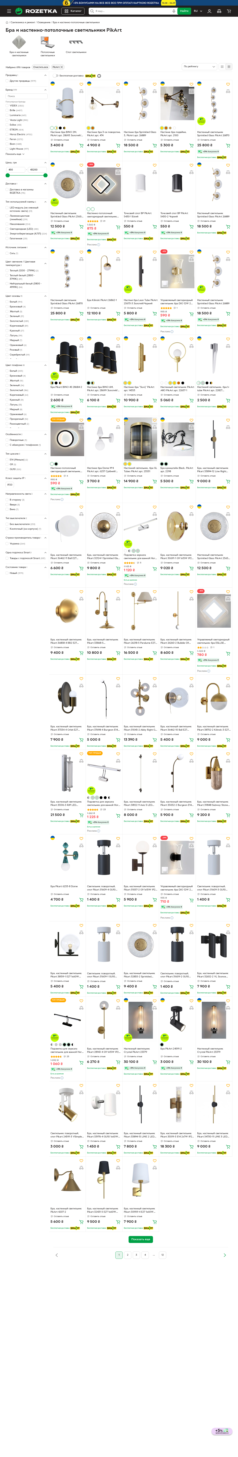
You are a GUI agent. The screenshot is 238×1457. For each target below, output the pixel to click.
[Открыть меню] (9, 11)
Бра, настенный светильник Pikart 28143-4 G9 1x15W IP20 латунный (103, 1051)
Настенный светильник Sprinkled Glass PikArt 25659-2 (67, 215)
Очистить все (40, 67)
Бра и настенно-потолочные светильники (76, 22)
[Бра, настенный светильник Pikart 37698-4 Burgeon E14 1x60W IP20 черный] (104, 698)
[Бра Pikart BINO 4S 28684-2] (67, 358)
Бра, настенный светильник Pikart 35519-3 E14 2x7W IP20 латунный (177, 1135)
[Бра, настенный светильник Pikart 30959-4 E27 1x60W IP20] (141, 1180)
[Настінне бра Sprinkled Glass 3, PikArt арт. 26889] (141, 103)
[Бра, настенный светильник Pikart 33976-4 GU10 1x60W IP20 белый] (104, 1104)
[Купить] (81, 145)
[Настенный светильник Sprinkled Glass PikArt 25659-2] (67, 184)
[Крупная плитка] (222, 66)
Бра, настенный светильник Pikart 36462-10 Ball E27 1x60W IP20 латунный (176, 729)
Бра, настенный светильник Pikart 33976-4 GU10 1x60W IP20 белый (102, 1135)
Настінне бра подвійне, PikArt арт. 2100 (173, 134)
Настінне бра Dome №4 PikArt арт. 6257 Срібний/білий (101, 470)
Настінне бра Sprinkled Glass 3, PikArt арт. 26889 (140, 134)
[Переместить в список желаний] (81, 84)
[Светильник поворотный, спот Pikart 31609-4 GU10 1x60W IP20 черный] (104, 857)
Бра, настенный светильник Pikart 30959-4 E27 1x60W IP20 (139, 1211)
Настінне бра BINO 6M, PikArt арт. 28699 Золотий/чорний (102, 389)
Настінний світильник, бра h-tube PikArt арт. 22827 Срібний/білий (213, 389)
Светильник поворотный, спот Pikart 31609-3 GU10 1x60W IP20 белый (211, 888)
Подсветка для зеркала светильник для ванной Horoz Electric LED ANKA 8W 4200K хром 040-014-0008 (104, 804)
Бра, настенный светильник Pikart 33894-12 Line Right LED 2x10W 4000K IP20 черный (212, 470)
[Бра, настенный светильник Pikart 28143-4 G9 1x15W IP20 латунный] (104, 1020)
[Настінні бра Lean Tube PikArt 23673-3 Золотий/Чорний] (141, 271)
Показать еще (13, 154)
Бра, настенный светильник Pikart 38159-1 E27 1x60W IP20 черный (66, 975)
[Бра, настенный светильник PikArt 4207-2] (67, 1180)
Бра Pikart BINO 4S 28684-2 (66, 387)
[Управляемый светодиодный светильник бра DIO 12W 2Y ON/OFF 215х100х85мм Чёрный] (177, 857)
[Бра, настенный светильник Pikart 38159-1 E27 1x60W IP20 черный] (67, 944)
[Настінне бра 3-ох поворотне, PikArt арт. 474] (104, 103)
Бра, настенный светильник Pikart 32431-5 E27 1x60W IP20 (102, 1211)
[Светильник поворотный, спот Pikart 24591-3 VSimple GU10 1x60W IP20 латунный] (67, 1104)
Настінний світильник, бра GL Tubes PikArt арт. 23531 (140, 470)
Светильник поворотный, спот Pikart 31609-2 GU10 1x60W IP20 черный (174, 975)
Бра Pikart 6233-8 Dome (64, 886)
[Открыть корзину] (228, 11)
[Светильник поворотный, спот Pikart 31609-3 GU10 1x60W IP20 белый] (214, 857)
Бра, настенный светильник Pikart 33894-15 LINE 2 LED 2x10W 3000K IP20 (139, 1135)
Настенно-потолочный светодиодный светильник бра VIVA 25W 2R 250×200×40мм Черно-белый (67, 470)
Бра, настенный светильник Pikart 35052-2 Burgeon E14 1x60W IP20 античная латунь (176, 804)
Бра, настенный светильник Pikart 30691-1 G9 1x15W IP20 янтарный (176, 557)
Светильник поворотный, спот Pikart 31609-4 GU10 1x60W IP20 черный (101, 888)
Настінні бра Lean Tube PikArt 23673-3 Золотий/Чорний (141, 302)
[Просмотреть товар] (52, 128)
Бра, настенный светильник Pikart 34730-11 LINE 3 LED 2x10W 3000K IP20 (212, 1135)
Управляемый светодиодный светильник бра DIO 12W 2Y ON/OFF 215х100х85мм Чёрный (176, 888)
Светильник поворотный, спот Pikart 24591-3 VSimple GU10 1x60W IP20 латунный (66, 1135)
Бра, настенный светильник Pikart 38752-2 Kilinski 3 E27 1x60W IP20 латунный (213, 729)
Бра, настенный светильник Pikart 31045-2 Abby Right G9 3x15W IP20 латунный (140, 729)
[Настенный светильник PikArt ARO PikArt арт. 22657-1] (177, 358)
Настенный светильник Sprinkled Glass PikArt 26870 (213, 134)
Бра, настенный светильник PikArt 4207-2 (66, 1210)
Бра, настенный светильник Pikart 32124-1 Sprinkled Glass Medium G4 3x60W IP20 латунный (103, 557)
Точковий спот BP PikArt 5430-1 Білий (137, 215)
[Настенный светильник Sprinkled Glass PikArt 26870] (214, 103)
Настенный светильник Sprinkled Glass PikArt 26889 (213, 215)
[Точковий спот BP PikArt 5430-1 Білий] (141, 184)
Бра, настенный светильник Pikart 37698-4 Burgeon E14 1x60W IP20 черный (102, 729)
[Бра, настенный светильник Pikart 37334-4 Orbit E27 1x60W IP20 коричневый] (67, 698)
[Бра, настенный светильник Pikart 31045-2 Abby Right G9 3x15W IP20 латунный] (141, 698)
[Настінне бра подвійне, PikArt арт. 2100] (177, 103)
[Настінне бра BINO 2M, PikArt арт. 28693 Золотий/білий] (67, 103)
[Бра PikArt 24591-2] (177, 1020)
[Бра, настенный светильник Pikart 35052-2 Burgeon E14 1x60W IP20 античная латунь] (177, 773)
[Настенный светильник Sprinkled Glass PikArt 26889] (214, 184)
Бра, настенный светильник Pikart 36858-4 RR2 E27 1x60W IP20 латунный (66, 642)
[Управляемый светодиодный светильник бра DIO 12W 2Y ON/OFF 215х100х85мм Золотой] (177, 271)
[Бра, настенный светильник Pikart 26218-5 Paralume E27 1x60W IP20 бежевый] (141, 611)
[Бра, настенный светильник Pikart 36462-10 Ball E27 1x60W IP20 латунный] (177, 698)
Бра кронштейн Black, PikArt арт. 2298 (176, 470)
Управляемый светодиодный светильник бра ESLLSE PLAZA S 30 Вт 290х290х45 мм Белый (213, 642)
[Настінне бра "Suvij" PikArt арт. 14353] (141, 358)
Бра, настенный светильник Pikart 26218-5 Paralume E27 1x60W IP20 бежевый (139, 642)
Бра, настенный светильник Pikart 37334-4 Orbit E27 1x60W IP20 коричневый (66, 729)
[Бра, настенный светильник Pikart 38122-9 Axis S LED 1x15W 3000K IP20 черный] (141, 773)
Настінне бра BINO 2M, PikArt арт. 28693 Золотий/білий (66, 134)
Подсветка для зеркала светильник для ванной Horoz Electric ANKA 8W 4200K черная (67, 1051)
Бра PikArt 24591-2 (171, 1049)
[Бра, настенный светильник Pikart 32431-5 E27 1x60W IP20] (104, 1180)
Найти (184, 11)
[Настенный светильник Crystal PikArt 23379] (141, 1020)
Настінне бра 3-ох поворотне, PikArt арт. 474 (104, 134)
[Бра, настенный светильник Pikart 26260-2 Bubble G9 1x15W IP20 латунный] (177, 611)
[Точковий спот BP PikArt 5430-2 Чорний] (177, 184)
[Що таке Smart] (99, 76)
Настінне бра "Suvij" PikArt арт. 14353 (139, 389)
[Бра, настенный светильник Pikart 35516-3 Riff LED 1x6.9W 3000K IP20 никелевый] (67, 773)
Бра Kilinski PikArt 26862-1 (102, 300)
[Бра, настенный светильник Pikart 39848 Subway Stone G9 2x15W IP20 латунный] (214, 773)
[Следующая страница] (224, 1255)
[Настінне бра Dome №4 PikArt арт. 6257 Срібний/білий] (104, 439)
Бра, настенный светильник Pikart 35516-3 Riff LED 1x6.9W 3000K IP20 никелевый (66, 804)
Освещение (44, 22)
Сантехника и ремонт (23, 22)
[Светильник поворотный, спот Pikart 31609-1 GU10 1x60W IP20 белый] (104, 944)
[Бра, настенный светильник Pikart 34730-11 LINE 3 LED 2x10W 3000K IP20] (214, 1104)
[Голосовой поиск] (173, 11)
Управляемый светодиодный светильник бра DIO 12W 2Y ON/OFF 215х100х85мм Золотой (176, 302)
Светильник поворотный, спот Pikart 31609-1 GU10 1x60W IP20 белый (101, 975)
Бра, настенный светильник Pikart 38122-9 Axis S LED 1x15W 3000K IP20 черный (139, 804)
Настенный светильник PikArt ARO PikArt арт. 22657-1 (177, 389)
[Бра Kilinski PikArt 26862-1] (104, 271)
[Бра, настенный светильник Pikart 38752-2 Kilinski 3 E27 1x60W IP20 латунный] (214, 698)
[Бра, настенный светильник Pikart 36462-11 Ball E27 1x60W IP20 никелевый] (67, 526)
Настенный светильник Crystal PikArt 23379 (137, 1050)
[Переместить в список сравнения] (81, 91)
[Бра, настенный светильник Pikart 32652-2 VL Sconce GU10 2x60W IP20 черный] (214, 944)
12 (163, 1255)
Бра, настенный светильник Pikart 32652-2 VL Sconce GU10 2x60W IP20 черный (212, 975)
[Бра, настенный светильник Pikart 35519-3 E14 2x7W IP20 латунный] (177, 1104)
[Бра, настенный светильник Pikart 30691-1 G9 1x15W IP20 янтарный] (177, 526)
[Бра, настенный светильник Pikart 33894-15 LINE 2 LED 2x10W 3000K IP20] (141, 1104)
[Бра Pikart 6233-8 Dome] (67, 857)
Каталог (76, 11)
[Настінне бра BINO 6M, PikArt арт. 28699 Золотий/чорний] (104, 358)
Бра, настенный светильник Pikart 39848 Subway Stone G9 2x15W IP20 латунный (212, 804)
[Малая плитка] (228, 66)
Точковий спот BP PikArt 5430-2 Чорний (174, 215)
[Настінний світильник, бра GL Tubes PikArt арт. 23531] (141, 439)
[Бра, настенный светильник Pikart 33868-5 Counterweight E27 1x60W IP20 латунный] (104, 611)
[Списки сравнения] (219, 11)
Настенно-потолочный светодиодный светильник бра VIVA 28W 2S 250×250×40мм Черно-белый (104, 215)
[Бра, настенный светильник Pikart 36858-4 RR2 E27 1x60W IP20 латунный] (67, 611)
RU (196, 11)
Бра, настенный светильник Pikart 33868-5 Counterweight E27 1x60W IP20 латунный (102, 642)
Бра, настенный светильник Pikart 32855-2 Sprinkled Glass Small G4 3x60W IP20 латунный (139, 975)
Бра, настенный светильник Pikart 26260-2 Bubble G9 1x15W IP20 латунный (176, 642)
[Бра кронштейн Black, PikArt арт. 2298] (177, 439)
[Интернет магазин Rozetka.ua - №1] (36, 11)
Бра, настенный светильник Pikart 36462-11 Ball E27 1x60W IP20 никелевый (66, 557)
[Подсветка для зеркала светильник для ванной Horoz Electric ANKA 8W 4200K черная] (67, 1020)
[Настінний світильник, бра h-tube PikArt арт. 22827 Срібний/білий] (214, 358)
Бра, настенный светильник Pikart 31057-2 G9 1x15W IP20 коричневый (140, 888)
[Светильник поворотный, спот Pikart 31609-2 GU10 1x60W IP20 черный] (177, 944)
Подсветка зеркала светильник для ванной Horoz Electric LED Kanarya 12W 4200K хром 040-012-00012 (141, 557)
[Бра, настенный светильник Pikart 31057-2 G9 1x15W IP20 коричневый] (141, 857)
